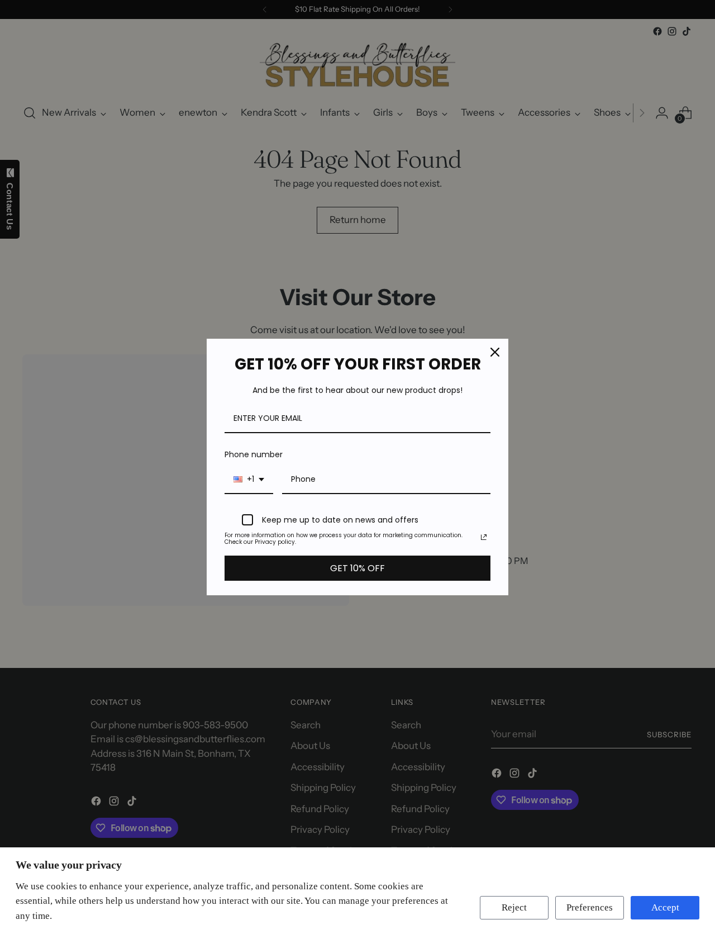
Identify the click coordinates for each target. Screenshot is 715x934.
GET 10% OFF (357, 568)
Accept (665, 907)
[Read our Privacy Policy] (483, 537)
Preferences (589, 907)
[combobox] (249, 480)
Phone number (254, 454)
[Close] (495, 352)
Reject (514, 907)
